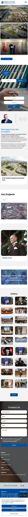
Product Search (22, 73)
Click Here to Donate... (14, 280)
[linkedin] (23, 485)
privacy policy (5, 503)
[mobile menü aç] (26, 2)
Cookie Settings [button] (14, 513)
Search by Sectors (14, 73)
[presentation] (24, 219)
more (4, 200)
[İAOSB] (8, 2)
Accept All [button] (14, 506)
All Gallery (14, 394)
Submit (14, 445)
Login (14, 106)
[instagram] (21, 485)
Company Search (6, 73)
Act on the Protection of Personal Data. (11, 440)
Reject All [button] (14, 510)
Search (20, 80)
